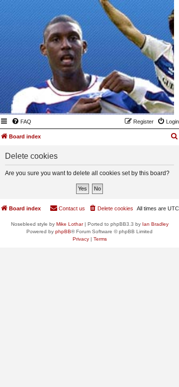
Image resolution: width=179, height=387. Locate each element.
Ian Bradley (155, 224)
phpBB (63, 231)
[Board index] (118, 100)
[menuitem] (21, 122)
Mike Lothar (69, 224)
